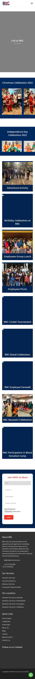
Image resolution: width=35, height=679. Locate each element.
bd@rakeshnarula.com (12, 560)
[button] (32, 3)
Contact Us (6, 640)
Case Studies (6, 618)
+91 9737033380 (9, 564)
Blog (4, 631)
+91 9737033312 (7, 567)
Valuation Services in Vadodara (13, 607)
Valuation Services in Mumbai (12, 598)
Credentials (6, 621)
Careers (5, 634)
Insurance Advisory (9, 581)
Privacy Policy (18, 671)
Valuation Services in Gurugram (13, 604)
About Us (5, 628)
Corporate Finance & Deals (11, 587)
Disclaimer (26, 671)
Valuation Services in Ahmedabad (13, 601)
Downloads (6, 625)
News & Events (7, 637)
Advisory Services (8, 584)
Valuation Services (8, 578)
